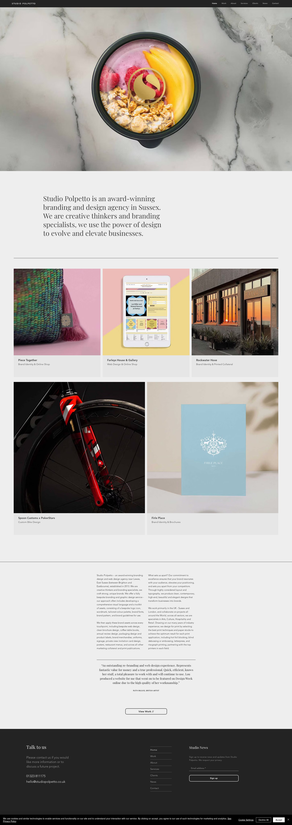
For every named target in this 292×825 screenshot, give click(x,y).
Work (153, 756)
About (153, 762)
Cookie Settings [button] (246, 819)
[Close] (288, 820)
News (153, 781)
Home (153, 749)
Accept (279, 819)
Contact (154, 788)
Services (154, 769)
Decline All (264, 819)
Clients (154, 775)
